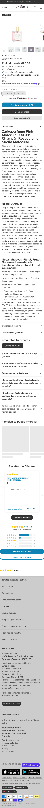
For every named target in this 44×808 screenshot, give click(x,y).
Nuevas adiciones (9, 639)
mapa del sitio (36, 783)
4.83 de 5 (28, 527)
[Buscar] (34, 7)
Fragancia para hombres (12, 619)
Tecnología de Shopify (9, 803)
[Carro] (39, 7)
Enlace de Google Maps (11, 703)
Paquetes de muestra (11, 633)
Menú (4, 7)
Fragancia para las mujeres (14, 626)
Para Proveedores (25, 783)
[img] (12, 474)
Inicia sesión (7, 787)
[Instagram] (6, 765)
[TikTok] (3, 765)
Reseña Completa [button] (14, 509)
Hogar (4, 59)
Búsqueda (6, 606)
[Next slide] (42, 495)
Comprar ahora (22, 112)
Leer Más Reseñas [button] (22, 517)
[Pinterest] (13, 765)
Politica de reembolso (35, 778)
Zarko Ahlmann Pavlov (24, 297)
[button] (22, 98)
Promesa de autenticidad (10, 783)
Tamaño (9, 89)
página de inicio (9, 613)
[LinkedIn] (16, 765)
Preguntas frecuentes (11, 600)
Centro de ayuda (12, 346)
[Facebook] (9, 765)
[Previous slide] (2, 495)
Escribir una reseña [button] (22, 551)
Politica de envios (7, 780)
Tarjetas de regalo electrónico (15, 580)
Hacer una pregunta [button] (22, 557)
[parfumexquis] (22, 7)
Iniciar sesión (7, 586)
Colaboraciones (7, 778)
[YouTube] (19, 765)
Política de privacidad (21, 780)
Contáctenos (7, 593)
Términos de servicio (20, 778)
